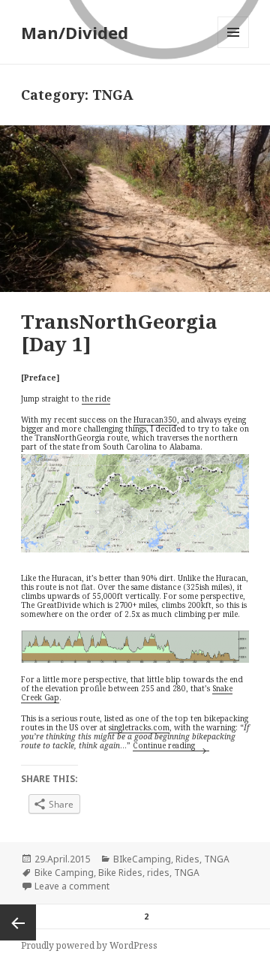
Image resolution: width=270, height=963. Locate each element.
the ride (96, 398)
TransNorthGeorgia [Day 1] (119, 332)
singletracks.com (139, 727)
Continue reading (171, 745)
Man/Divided (74, 32)
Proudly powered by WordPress (89, 945)
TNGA (217, 859)
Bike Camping (64, 872)
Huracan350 (155, 419)
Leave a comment (72, 886)
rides (158, 872)
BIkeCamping (142, 859)
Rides (188, 859)
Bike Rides (120, 872)
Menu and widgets (233, 47)
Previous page (18, 922)
